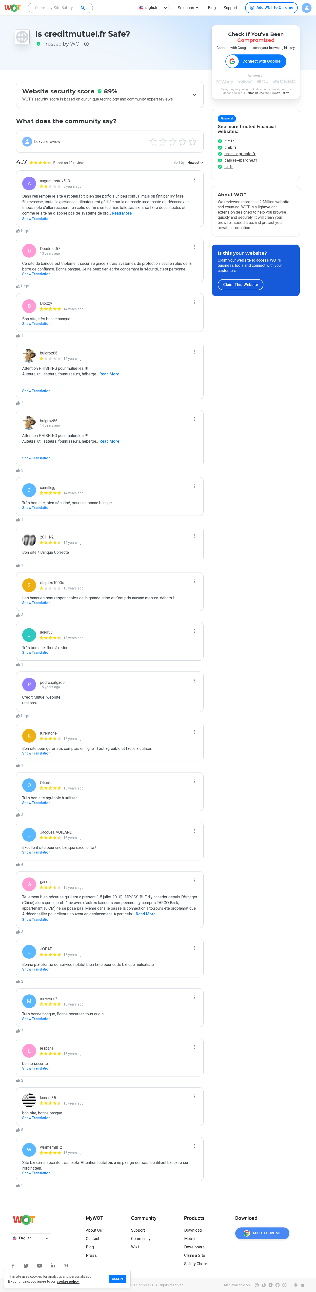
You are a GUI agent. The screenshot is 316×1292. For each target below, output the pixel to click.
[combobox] (60, 8)
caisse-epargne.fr (240, 160)
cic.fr (229, 141)
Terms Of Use (255, 93)
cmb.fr (230, 147)
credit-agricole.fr (240, 153)
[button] (189, 8)
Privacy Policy (279, 93)
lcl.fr (228, 166)
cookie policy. (68, 1281)
